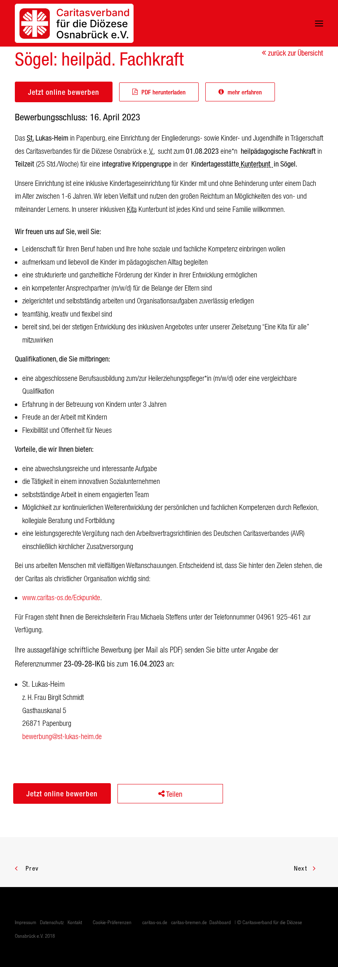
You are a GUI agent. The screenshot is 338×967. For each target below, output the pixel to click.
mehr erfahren (245, 92)
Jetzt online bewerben (63, 91)
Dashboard (220, 922)
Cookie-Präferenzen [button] (112, 922)
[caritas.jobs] (74, 23)
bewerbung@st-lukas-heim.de (62, 736)
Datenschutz (52, 922)
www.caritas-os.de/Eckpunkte (61, 597)
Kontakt (75, 922)
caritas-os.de (154, 922)
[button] (319, 23)
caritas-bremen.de (189, 922)
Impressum (25, 922)
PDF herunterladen (163, 92)
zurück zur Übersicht (294, 52)
